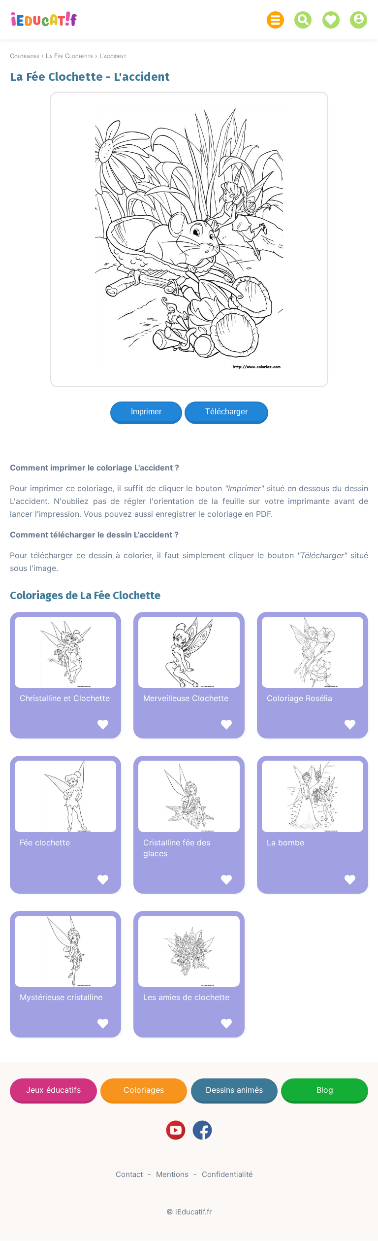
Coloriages (144, 1090)
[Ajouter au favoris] (65, 726)
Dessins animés (234, 1090)
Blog (324, 1090)
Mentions (172, 1174)
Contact (129, 1174)
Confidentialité (227, 1174)
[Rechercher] (305, 20)
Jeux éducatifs (53, 1090)
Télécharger (226, 411)
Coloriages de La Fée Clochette (85, 595)
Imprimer (146, 411)
